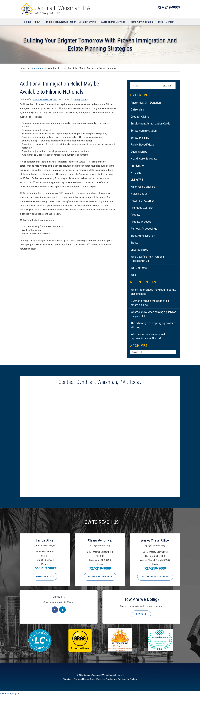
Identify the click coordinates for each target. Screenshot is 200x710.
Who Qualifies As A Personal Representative (147, 259)
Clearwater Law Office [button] (100, 576)
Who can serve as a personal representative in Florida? (148, 336)
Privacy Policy (89, 679)
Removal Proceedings (144, 228)
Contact (170, 22)
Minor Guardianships (143, 186)
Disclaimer (67, 679)
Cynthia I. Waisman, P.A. (45, 99)
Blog (160, 22)
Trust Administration (143, 235)
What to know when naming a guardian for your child (153, 314)
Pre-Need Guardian (142, 207)
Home (27, 22)
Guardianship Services (113, 22)
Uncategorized (139, 249)
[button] (197, 690)
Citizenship (137, 109)
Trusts (134, 242)
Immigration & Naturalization (61, 22)
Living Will (137, 179)
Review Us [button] (141, 614)
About (37, 22)
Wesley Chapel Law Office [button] (155, 576)
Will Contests (139, 267)
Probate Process (141, 221)
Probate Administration (140, 22)
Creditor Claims (140, 116)
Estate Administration (144, 130)
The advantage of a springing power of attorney (153, 325)
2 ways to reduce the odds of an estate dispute (150, 303)
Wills (133, 274)
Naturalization (139, 193)
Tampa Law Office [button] (45, 576)
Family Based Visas (142, 144)
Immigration (80, 99)
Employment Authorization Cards (150, 123)
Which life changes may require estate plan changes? (153, 292)
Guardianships (139, 151)
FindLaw (133, 679)
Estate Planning (87, 22)
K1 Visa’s (136, 172)
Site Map (78, 679)
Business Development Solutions (112, 679)
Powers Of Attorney (142, 200)
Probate (135, 214)
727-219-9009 (168, 7)
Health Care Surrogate (144, 158)
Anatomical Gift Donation (146, 102)
